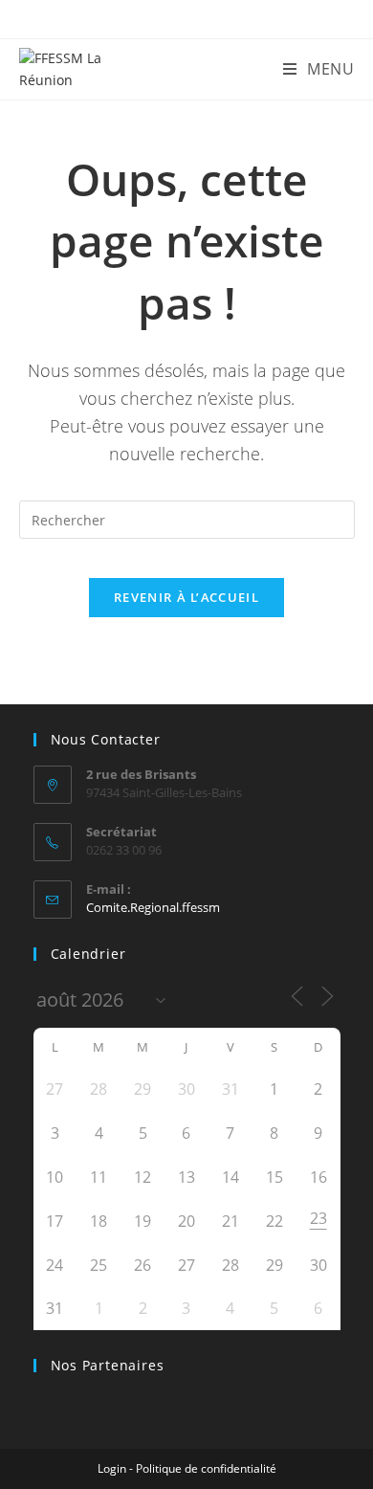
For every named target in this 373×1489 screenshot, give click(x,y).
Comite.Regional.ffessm (153, 907)
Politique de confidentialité (206, 1468)
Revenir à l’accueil (186, 597)
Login (112, 1468)
